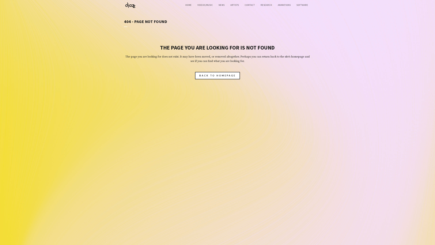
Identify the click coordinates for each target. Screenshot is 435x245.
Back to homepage (217, 75)
